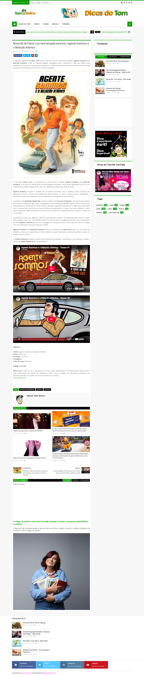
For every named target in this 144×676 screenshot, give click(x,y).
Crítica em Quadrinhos (27, 389)
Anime (111, 205)
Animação (99, 205)
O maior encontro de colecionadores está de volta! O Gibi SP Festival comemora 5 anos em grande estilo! (69, 430)
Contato (45, 2)
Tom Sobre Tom (114, 212)
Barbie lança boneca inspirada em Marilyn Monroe (29, 458)
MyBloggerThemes (49, 673)
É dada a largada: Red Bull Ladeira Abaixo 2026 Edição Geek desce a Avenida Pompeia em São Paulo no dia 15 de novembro (70, 456)
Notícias (47, 389)
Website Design (25, 673)
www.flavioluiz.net (19, 378)
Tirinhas (66, 24)
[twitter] (124, 3)
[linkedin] (131, 3)
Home (32, 2)
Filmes (46, 24)
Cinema (75, 32)
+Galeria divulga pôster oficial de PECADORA (94, 32)
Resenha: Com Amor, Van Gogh (118, 79)
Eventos (119, 32)
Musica (55, 24)
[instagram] (127, 3)
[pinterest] (129, 3)
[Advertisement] (111, 113)
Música (121, 209)
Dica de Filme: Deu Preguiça (117, 61)
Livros (37, 24)
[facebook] (122, 3)
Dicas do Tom (24, 24)
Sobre (38, 2)
